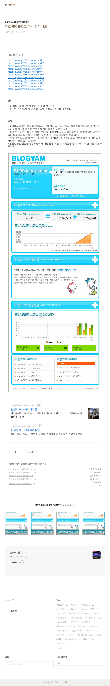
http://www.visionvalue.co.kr (24, 426)
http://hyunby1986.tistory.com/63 (26, 80)
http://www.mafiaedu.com (23, 405)
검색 (50, 664)
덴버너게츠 (74, 609)
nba (99, 635)
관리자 (65, 682)
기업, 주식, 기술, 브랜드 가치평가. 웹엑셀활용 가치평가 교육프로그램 (46, 434)
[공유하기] (18, 452)
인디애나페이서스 (73, 639)
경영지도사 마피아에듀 (24, 409)
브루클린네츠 (77, 618)
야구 (72, 635)
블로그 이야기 (14, 464)
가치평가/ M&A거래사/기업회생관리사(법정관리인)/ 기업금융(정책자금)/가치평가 (46, 415)
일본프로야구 (89, 639)
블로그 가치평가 (26, 464)
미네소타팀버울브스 (86, 635)
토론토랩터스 (63, 618)
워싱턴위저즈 (63, 643)
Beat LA (90, 631)
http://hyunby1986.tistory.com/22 (26, 63)
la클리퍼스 (62, 613)
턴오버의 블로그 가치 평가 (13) (21, 472)
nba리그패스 (63, 622)
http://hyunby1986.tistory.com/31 (25, 66)
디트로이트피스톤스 (94, 618)
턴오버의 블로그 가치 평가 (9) (20, 484)
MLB (60, 639)
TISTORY (55, 682)
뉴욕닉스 (86, 613)
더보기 (58, 648)
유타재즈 (86, 622)
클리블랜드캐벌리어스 (66, 626)
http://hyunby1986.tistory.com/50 (26, 74)
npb (85, 609)
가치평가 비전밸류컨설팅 (25, 430)
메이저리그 (74, 613)
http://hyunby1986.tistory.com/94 (26, 88)
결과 (93, 609)
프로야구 (75, 622)
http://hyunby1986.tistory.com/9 (25, 60)
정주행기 (75, 605)
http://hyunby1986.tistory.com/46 (26, 71)
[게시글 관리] (22, 452)
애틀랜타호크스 (76, 631)
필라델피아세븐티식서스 (88, 626)
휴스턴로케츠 (88, 605)
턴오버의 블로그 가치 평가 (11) (21, 476)
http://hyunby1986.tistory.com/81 (25, 86)
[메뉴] (103, 4)
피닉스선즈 (62, 631)
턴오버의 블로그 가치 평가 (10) (21, 479)
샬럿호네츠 (62, 609)
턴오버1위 (10, 5)
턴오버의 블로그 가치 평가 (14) (21, 469)
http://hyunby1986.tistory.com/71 (25, 83)
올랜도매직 (62, 635)
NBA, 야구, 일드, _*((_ (19, 556)
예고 (96, 613)
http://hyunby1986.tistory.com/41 (25, 68)
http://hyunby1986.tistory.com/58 (26, 77)
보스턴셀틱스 (63, 605)
